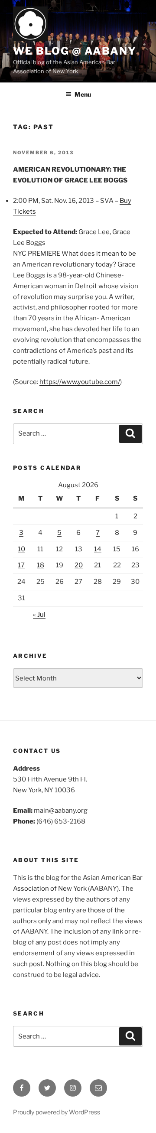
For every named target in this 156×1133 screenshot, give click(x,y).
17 (21, 565)
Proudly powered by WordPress (56, 1112)
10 (21, 549)
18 (40, 565)
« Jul (39, 615)
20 (79, 565)
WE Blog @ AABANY (74, 51)
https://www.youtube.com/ (79, 382)
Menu (83, 94)
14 (97, 549)
